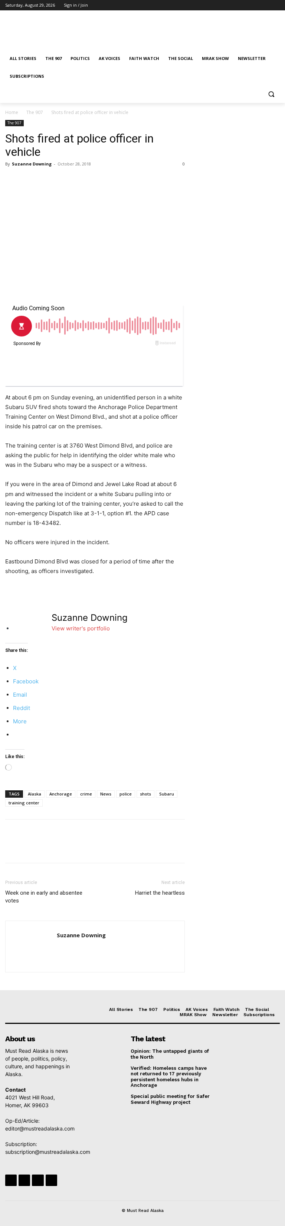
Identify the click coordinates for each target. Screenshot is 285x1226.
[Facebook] (234, 5)
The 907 (34, 112)
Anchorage (60, 794)
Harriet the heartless (160, 893)
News (105, 794)
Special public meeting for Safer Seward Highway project (170, 1099)
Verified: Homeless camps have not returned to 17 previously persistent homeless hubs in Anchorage (169, 1076)
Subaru (166, 794)
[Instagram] (244, 5)
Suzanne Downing (32, 164)
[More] (81, 180)
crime (86, 794)
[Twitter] (255, 5)
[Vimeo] (265, 5)
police (125, 794)
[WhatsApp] (63, 180)
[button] (271, 94)
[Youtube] (275, 5)
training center (24, 802)
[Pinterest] (46, 180)
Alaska (34, 794)
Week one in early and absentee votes (43, 897)
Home (11, 112)
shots (145, 794)
